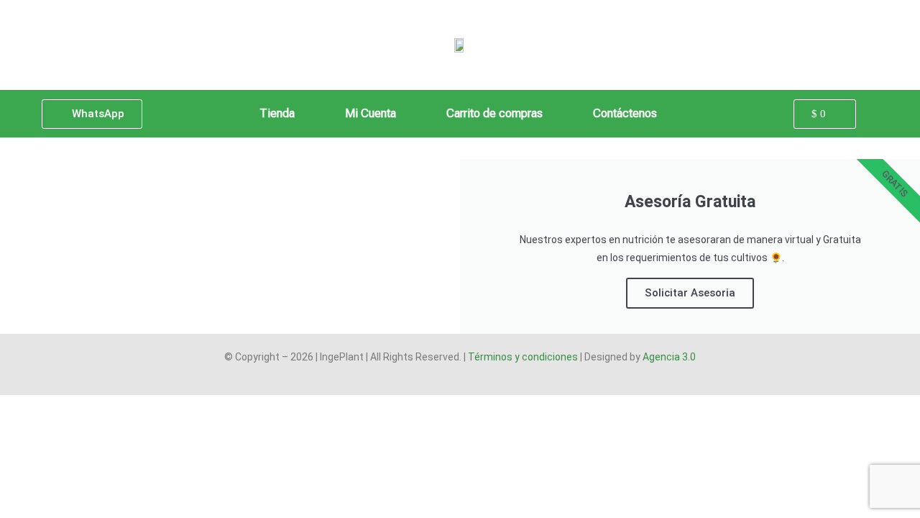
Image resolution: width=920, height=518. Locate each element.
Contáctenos (625, 113)
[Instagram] (487, 378)
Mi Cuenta (370, 113)
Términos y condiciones (523, 357)
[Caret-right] (460, 378)
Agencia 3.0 (669, 357)
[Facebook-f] (432, 378)
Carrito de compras (494, 113)
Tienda (277, 113)
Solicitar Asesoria (690, 292)
